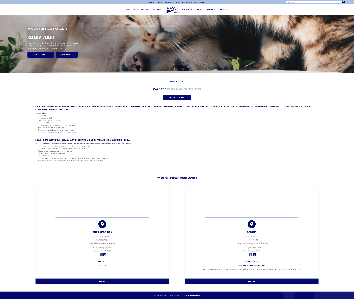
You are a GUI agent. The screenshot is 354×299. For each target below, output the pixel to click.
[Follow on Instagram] (104, 254)
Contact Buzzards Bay (183, 2)
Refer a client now (177, 97)
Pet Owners (157, 10)
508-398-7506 (253, 240)
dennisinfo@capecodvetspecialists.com (254, 243)
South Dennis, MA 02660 (251, 251)
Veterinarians (187, 10)
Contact (251, 281)
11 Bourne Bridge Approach (102, 248)
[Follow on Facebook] (101, 254)
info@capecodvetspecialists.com (104, 243)
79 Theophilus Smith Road (252, 248)
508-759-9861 (104, 240)
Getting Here (221, 10)
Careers (199, 10)
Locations (150, 2)
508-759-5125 (104, 237)
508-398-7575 (254, 237)
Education (209, 10)
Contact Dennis (199, 2)
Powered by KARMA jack (191, 295)
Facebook (168, 2)
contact (102, 281)
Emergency (159, 2)
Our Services (144, 10)
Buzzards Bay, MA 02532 (102, 251)
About (134, 10)
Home (128, 10)
